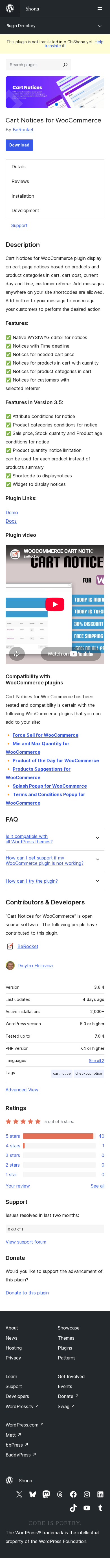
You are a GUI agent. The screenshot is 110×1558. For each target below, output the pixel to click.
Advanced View (22, 1089)
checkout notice (88, 1073)
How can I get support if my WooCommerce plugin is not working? (44, 860)
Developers (17, 1396)
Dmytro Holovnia (35, 965)
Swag (66, 1406)
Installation (23, 196)
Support (19, 225)
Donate (68, 1396)
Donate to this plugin (27, 1293)
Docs (11, 521)
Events (65, 1386)
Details (19, 166)
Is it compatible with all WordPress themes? (29, 839)
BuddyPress (21, 1455)
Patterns (67, 1358)
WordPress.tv (22, 1406)
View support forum (26, 1242)
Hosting (14, 1348)
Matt (13, 1435)
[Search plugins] (65, 64)
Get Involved (71, 1376)
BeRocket (23, 129)
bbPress (17, 1445)
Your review (18, 1186)
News (11, 1338)
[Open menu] (101, 8)
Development (25, 210)
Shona (25, 1480)
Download (19, 145)
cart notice (62, 1073)
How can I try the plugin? (32, 881)
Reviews (20, 181)
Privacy (13, 1358)
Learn (11, 1376)
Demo (12, 512)
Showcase (69, 1328)
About (12, 1328)
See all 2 (96, 1060)
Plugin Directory (21, 25)
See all (97, 1186)
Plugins (65, 1348)
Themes (66, 1338)
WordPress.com (25, 1425)
